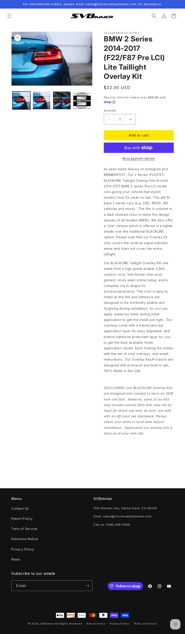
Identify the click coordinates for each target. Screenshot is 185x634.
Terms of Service (145, 623)
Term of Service (24, 529)
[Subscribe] (87, 585)
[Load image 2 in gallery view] (42, 100)
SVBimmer (47, 623)
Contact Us (20, 508)
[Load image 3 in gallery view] (62, 100)
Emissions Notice (24, 539)
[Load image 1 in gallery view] (21, 100)
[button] (9, 16)
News (15, 559)
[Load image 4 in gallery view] (82, 100)
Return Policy (22, 518)
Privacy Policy (22, 549)
